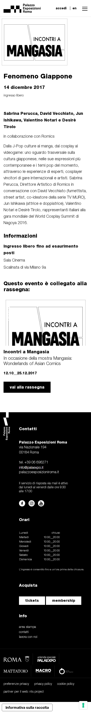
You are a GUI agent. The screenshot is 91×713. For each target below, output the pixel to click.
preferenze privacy (16, 684)
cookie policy (65, 684)
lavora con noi (28, 637)
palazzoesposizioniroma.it (39, 472)
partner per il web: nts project (24, 691)
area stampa (27, 627)
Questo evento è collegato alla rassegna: (45, 286)
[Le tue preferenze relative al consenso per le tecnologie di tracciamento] (83, 705)
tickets (32, 600)
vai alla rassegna (27, 387)
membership (63, 600)
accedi (61, 8)
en (74, 8)
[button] (83, 8)
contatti (24, 632)
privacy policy (43, 684)
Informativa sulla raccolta (27, 707)
